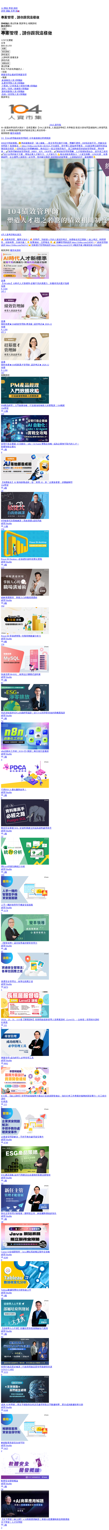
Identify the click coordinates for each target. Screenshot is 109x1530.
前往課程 (5, 52)
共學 (13, 11)
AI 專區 (5, 8)
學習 (11, 8)
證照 (3, 11)
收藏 (4, 29)
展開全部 (5, 63)
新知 (17, 11)
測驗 (8, 11)
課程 (15, 8)
